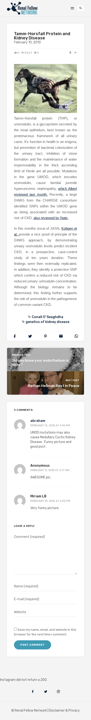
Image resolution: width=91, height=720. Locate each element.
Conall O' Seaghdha (47, 317)
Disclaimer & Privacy (64, 710)
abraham (37, 421)
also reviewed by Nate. (51, 218)
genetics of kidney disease (47, 322)
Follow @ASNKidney (28, 673)
